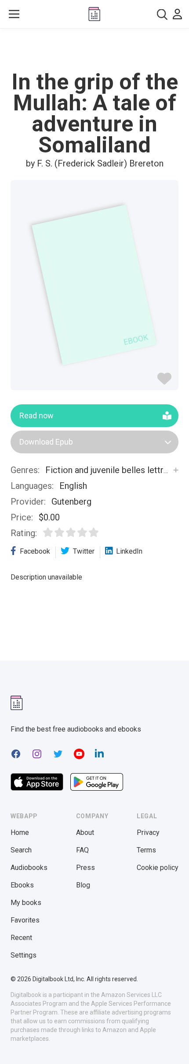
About (85, 832)
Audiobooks (29, 867)
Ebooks (22, 885)
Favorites (25, 920)
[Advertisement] (94, 50)
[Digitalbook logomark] (17, 703)
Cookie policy (157, 867)
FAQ (82, 850)
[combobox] (162, 14)
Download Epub (46, 441)
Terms (146, 850)
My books (26, 902)
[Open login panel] (177, 14)
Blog (83, 885)
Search (21, 850)
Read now (36, 415)
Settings (23, 955)
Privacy (148, 832)
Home (20, 832)
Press (85, 867)
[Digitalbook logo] (94, 14)
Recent (21, 937)
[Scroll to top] (173, 1044)
